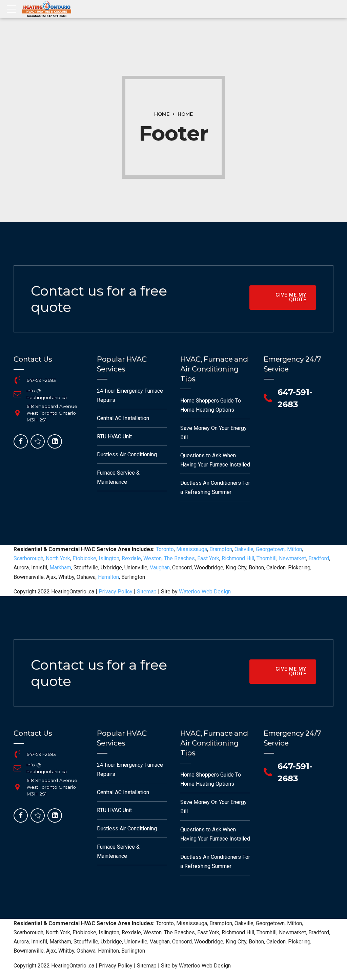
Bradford (318, 558)
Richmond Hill (238, 558)
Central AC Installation (123, 418)
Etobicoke (84, 558)
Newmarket (292, 558)
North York (58, 558)
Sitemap (147, 591)
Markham (60, 567)
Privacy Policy (115, 591)
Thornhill (267, 558)
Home (161, 114)
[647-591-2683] (17, 380)
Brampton (220, 549)
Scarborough (28, 558)
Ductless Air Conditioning (127, 454)
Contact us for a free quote (99, 298)
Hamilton (108, 577)
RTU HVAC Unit (114, 436)
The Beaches (179, 558)
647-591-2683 (41, 380)
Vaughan (160, 567)
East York (208, 558)
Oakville (243, 549)
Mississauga (191, 549)
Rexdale (131, 558)
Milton (294, 549)
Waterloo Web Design (205, 591)
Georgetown (270, 549)
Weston (152, 558)
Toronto (165, 549)
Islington (109, 558)
